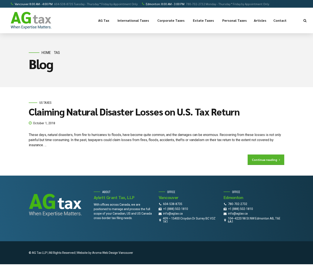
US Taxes (45, 103)
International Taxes (133, 20)
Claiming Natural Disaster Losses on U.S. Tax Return (134, 111)
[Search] (305, 20)
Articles (260, 20)
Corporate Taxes (171, 20)
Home (46, 52)
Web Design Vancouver (117, 252)
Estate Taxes (203, 20)
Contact (280, 20)
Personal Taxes (234, 20)
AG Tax (103, 20)
